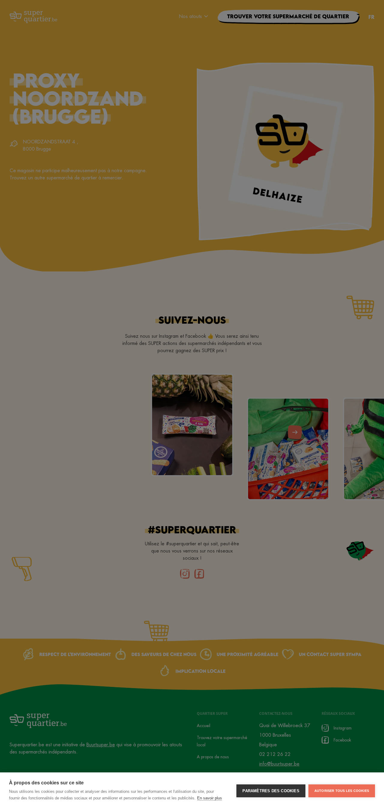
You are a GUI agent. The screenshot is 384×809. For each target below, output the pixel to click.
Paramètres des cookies (270, 791)
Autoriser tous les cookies (341, 791)
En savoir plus (209, 798)
